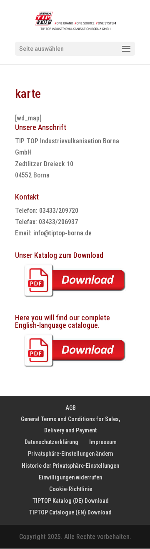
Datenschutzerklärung (51, 442)
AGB (70, 407)
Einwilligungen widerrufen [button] (70, 477)
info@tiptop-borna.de (62, 233)
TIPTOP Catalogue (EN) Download (70, 512)
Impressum (103, 442)
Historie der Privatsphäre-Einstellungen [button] (70, 465)
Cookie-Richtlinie (70, 489)
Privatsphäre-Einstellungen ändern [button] (70, 453)
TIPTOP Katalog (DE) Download (70, 500)
